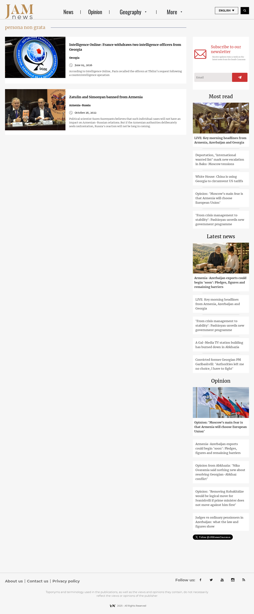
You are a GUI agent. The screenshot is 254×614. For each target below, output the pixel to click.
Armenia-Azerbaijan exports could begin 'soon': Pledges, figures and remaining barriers (220, 282)
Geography (130, 12)
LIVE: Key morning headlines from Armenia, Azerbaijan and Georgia (220, 140)
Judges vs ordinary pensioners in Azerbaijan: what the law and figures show (219, 522)
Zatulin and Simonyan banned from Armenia (106, 97)
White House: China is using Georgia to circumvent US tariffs (219, 179)
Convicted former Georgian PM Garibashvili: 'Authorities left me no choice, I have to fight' (219, 364)
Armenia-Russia (80, 105)
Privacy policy (66, 581)
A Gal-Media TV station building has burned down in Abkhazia (219, 345)
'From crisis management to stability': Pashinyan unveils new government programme (219, 219)
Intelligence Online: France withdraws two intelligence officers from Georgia (125, 47)
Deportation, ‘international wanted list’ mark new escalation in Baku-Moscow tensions (219, 159)
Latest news (221, 236)
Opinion (95, 12)
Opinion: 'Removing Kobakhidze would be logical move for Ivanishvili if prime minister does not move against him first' (219, 498)
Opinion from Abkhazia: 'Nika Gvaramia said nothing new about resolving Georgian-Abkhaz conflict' (220, 472)
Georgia (74, 57)
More (172, 12)
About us (14, 581)
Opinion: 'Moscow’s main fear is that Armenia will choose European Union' (219, 198)
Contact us (37, 581)
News (68, 12)
